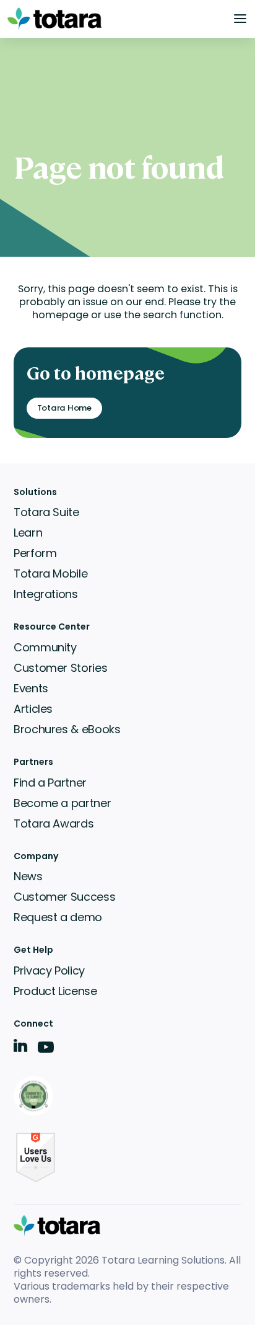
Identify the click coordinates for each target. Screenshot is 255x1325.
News (28, 876)
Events (31, 688)
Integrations (46, 594)
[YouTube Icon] (46, 1051)
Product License (55, 991)
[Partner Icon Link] (36, 1097)
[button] (240, 18)
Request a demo (58, 917)
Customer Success (64, 896)
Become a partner (62, 803)
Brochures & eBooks (67, 729)
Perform (35, 553)
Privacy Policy (49, 970)
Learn (28, 532)
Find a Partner (50, 782)
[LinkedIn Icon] (21, 1048)
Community (45, 647)
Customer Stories (60, 668)
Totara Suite (46, 512)
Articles (33, 708)
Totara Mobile (50, 573)
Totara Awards (53, 823)
